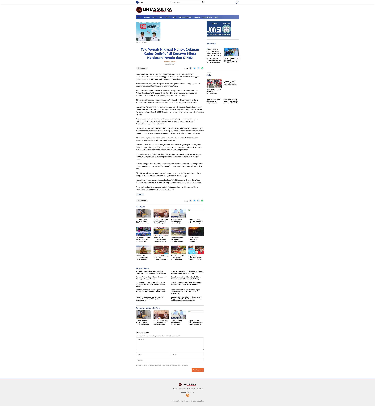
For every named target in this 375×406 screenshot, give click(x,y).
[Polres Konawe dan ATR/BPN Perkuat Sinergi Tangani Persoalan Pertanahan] (161, 213)
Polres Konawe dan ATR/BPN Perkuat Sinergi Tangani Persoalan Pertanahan (161, 221)
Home (139, 17)
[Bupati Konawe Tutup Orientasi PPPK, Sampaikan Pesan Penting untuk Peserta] (143, 213)
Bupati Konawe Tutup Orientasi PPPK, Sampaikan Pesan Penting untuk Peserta (142, 221)
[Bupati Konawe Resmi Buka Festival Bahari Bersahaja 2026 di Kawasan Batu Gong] (196, 213)
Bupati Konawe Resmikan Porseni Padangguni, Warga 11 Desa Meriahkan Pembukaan (195, 257)
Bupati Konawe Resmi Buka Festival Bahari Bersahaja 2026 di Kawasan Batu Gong (195, 221)
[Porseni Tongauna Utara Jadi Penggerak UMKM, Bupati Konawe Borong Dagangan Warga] (231, 52)
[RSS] (187, 395)
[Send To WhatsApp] (202, 68)
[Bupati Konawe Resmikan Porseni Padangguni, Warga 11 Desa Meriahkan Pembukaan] (196, 250)
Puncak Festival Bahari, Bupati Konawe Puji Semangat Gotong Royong (177, 221)
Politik (174, 17)
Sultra (154, 17)
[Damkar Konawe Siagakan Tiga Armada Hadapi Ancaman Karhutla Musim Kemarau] (178, 231)
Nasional (147, 17)
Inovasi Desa (207, 17)
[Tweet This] (194, 68)
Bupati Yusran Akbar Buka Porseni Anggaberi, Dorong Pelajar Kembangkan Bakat (178, 257)
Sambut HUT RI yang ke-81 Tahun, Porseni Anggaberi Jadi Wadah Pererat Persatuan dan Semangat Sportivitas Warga (161, 257)
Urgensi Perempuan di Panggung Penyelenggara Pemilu (214, 101)
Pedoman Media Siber (195, 389)
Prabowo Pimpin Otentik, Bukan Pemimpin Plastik (230, 83)
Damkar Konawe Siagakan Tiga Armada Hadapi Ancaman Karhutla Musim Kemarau (177, 239)
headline (140, 194)
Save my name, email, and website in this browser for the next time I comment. (163, 365)
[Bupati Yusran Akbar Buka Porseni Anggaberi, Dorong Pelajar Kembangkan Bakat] (178, 250)
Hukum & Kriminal (185, 17)
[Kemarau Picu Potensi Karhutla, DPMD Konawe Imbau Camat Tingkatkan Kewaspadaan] (143, 250)
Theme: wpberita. (197, 401)
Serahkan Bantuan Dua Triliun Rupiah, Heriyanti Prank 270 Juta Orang (231, 101)
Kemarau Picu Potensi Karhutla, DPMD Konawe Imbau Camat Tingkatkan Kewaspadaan (142, 257)
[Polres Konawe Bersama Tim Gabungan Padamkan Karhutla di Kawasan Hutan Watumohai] (196, 231)
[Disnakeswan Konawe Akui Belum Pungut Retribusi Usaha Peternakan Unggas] (161, 231)
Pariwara (197, 17)
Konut (167, 17)
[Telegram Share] (198, 68)
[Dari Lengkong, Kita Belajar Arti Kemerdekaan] (214, 83)
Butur (161, 17)
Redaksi (167, 62)
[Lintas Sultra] (154, 10)
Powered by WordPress (180, 401)
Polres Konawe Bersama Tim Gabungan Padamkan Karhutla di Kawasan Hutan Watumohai (195, 239)
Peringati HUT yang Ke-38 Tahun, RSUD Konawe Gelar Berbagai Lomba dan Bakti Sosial (143, 239)
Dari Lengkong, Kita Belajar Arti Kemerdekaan (214, 91)
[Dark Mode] (237, 2)
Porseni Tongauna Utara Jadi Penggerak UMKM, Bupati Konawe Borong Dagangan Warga (230, 60)
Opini (216, 17)
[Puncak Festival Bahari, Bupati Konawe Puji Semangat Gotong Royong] (178, 213)
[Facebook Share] (190, 68)
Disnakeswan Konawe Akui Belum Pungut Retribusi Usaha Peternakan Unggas (161, 239)
